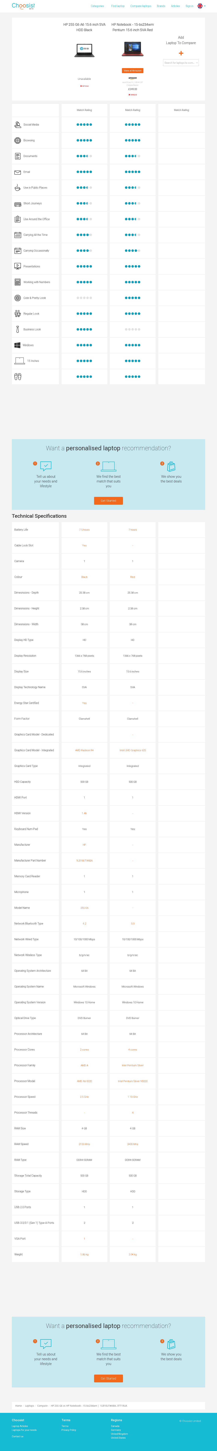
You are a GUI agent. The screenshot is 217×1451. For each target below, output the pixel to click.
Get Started (108, 500)
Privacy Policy (69, 1430)
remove (85, 86)
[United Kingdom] (200, 5)
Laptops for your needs (24, 1430)
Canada (115, 1426)
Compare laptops (140, 6)
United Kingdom (119, 1434)
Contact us (17, 1436)
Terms (65, 1426)
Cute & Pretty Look (35, 298)
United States (118, 1437)
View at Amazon (133, 70)
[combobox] (181, 62)
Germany (116, 1430)
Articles (175, 6)
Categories (97, 6)
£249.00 (132, 89)
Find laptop (118, 6)
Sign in (189, 6)
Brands (161, 6)
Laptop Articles (20, 1426)
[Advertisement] (108, 412)
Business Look (32, 329)
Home (18, 1405)
